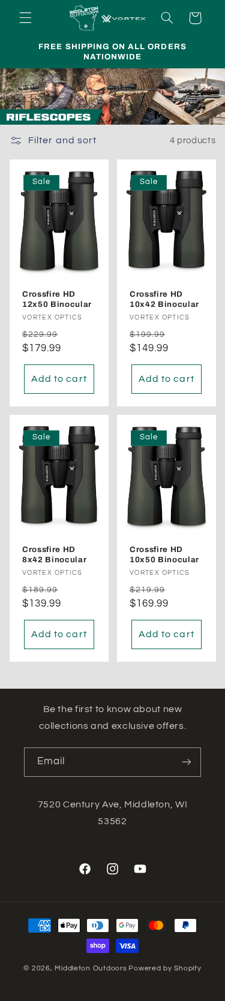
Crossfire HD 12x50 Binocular (57, 299)
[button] (25, 18)
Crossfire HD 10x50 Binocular (164, 555)
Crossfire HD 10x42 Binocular (164, 299)
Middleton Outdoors (91, 968)
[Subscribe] (186, 762)
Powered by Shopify (164, 968)
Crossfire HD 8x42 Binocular (54, 555)
